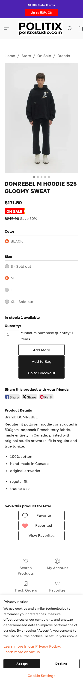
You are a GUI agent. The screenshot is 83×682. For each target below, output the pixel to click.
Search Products (26, 570)
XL (22, 301)
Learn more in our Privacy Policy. (32, 646)
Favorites (57, 590)
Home (10, 55)
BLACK (17, 241)
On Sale (44, 55)
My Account (57, 567)
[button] (41, 12)
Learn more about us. (22, 651)
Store (26, 55)
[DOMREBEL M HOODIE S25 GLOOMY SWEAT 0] (41, 118)
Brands (63, 55)
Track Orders (26, 590)
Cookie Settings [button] (41, 675)
